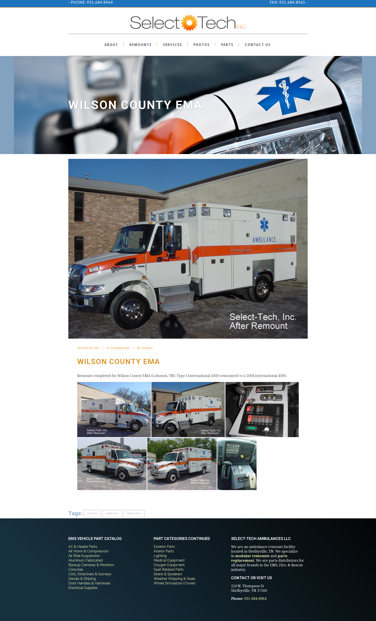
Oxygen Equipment (169, 565)
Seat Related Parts (169, 569)
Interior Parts (164, 551)
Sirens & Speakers (168, 574)
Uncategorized (119, 348)
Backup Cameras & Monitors (91, 565)
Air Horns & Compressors (88, 551)
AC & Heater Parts (82, 547)
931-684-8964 (255, 599)
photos (92, 513)
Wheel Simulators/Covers (175, 583)
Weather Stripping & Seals (174, 579)
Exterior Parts (164, 547)
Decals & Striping (82, 579)
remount (112, 513)
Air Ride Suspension (84, 556)
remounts (134, 513)
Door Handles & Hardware (89, 583)
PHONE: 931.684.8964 (92, 2)
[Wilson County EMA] (188, 249)
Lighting (160, 556)
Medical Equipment (169, 560)
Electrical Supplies (83, 588)
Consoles (75, 569)
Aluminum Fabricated (85, 560)
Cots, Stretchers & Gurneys (89, 574)
